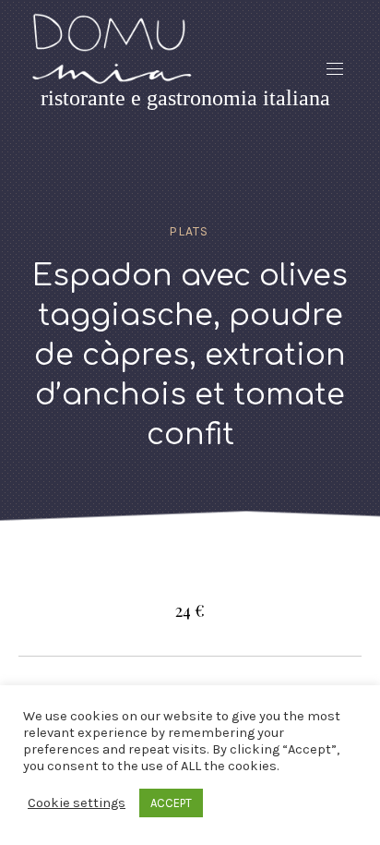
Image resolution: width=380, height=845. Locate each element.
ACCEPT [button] (171, 803)
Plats (188, 231)
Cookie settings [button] (76, 803)
